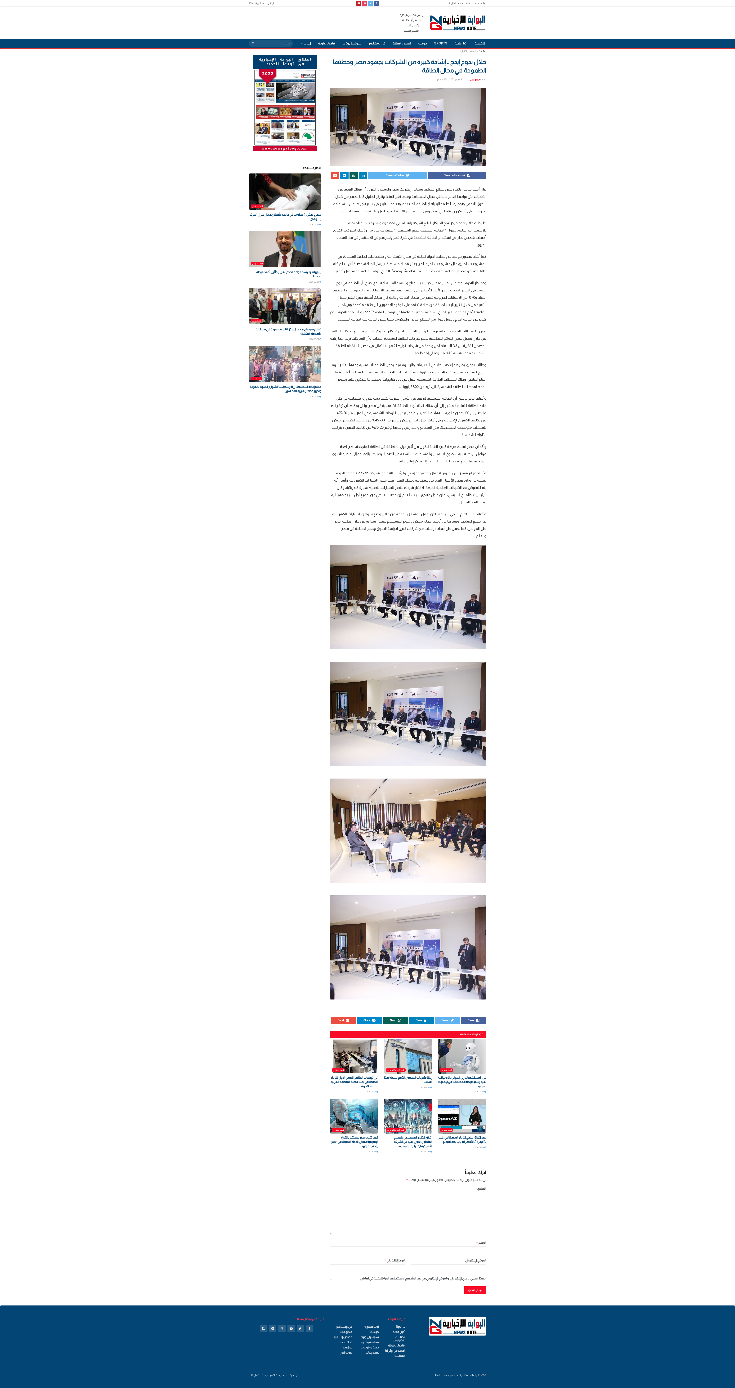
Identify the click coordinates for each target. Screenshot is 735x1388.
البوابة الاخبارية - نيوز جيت (467, 1375)
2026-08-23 (314, 282)
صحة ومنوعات (370, 1347)
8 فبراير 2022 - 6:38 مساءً (449, 79)
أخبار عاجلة (461, 43)
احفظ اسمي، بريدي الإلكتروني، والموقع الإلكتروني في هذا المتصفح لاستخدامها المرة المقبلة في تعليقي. (422, 1278)
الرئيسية (482, 3)
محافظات (256, 321)
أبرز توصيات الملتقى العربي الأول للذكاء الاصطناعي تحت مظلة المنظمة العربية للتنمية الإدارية (354, 1082)
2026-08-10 (425, 1087)
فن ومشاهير (377, 43)
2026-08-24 (314, 224)
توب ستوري (446, 1070)
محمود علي (474, 79)
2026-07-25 (479, 1147)
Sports (440, 43)
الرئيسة (482, 51)
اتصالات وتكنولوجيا (467, 51)
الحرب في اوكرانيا (395, 1350)
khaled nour (441, 1375)
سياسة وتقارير (369, 1342)
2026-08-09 (371, 1091)
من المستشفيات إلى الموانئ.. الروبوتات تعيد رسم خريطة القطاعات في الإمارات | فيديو (462, 1082)
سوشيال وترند (352, 43)
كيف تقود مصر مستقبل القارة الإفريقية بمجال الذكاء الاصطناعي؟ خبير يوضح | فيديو (354, 1142)
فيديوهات (346, 1331)
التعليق (480, 1188)
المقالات (399, 1355)
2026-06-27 (371, 1151)
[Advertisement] (318, 22)
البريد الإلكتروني (394, 1260)
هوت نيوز (346, 1352)
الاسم (481, 1242)
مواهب (347, 1347)
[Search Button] (252, 43)
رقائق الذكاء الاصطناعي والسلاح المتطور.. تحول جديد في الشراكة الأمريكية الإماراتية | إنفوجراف (413, 1142)
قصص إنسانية (402, 43)
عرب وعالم (372, 1352)
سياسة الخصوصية (467, 3)
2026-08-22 (479, 1091)
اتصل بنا (452, 3)
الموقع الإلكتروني (475, 1260)
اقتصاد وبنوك (326, 43)
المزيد (307, 43)
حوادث (422, 43)
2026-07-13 (425, 1151)
